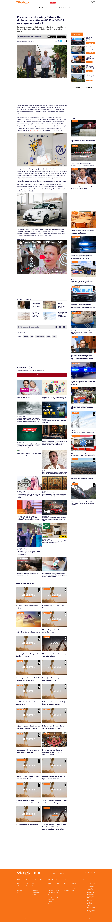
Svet (62, 7)
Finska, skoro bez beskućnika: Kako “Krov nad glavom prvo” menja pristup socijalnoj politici (83, 141)
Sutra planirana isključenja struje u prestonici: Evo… (62, 314)
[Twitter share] (61, 41)
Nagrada (26, 336)
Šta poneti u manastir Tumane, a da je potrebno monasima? (27, 607)
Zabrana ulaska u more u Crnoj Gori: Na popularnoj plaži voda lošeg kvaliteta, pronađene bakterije (83, 479)
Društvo (46, 7)
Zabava (27, 880)
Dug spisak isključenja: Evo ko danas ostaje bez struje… (36, 315)
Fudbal (89, 71)
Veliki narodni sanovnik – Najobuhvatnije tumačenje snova (28, 631)
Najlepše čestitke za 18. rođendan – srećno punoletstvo (28, 778)
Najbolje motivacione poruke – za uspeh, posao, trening (54, 679)
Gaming (73, 888)
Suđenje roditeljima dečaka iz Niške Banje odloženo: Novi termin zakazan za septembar (83, 383)
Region (66, 7)
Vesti (65, 883)
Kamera (57, 883)
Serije (57, 897)
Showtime (34, 897)
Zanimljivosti (66, 890)
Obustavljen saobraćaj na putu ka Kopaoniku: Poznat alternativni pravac (82, 164)
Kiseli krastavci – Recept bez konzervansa (26, 703)
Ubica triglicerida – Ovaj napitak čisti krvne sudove (28, 655)
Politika (41, 7)
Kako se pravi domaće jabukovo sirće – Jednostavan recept (54, 727)
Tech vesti (74, 883)
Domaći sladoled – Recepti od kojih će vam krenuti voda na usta (54, 607)
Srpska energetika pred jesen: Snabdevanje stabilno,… (61, 305)
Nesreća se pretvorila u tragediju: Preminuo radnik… (90, 39)
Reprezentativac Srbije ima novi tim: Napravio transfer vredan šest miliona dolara (82, 408)
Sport (57, 3)
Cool (82, 3)
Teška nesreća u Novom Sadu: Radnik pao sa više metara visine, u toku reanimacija (83, 454)
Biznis (51, 7)
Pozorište (58, 892)
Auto (65, 880)
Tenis (33, 888)
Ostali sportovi (35, 890)
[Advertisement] (42, 92)
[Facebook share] (59, 41)
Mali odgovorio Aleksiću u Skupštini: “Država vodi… (90, 58)
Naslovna (19, 14)
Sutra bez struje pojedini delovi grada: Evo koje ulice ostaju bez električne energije (83, 431)
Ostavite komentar (42, 375)
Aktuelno (58, 894)
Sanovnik (50, 906)
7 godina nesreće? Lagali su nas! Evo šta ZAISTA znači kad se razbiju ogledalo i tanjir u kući (54, 827)
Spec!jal (34, 894)
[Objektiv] (22, 2)
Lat (92, 1)
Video (42, 880)
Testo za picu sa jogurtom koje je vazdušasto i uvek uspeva (54, 802)
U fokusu (39, 3)
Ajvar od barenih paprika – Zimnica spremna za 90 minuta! (27, 802)
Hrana (46, 589)
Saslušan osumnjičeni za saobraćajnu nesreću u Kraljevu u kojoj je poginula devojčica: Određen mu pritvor (82, 257)
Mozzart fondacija (40, 336)
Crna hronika (57, 7)
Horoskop (88, 3)
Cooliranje (27, 885)
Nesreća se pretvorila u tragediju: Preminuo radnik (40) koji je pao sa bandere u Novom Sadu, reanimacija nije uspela (83, 307)
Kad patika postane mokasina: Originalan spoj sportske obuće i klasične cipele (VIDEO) (83, 332)
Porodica (50, 903)
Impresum (19, 918)
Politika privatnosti (42, 918)
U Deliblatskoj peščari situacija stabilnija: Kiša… (90, 75)
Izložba (57, 885)
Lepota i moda (48, 613)
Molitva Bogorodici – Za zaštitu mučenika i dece (53, 631)
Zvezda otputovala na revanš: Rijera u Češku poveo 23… (90, 67)
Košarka (34, 885)
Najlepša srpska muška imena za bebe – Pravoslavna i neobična (28, 727)
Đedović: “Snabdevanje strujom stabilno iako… (36, 304)
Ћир (94, 1)
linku (60, 178)
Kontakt (28, 918)
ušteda (54, 336)
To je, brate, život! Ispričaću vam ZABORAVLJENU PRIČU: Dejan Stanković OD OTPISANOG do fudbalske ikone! (91, 888)
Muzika (57, 890)
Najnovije (34, 3)
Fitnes (49, 888)
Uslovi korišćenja (34, 918)
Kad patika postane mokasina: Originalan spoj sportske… (91, 48)
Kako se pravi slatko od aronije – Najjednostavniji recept (28, 751)
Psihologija (50, 897)
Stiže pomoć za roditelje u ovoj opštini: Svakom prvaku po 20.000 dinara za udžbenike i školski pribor (82, 232)
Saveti (65, 885)
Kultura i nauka (64, 3)
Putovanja (50, 894)
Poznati (46, 808)
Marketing (24, 918)
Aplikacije (74, 885)
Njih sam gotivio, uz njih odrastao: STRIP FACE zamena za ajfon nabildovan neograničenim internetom (90, 899)
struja (48, 336)
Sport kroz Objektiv (36, 892)
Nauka (73, 890)
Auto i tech (77, 3)
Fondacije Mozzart (35, 130)
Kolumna (90, 880)
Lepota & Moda (51, 892)
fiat (32, 336)
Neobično (20, 613)
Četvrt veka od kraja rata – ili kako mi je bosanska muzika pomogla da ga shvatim (91, 908)
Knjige (57, 888)
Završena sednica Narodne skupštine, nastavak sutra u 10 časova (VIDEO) (53, 752)
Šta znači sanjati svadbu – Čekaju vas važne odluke (54, 655)
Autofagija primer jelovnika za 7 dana (27, 826)
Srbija (70, 7)
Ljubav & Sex (50, 890)
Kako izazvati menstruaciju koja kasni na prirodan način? (54, 703)
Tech (73, 880)
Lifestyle (71, 3)
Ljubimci (50, 901)
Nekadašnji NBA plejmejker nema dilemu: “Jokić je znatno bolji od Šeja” (83, 187)
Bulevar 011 (46, 3)
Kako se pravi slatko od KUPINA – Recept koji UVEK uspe (28, 679)
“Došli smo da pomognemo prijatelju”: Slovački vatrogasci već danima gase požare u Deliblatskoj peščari (82, 281)
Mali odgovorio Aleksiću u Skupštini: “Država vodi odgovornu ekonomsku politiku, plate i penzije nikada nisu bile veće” (82, 357)
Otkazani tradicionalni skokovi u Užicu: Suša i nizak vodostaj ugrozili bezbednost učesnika (83, 503)
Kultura (58, 880)
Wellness (50, 883)
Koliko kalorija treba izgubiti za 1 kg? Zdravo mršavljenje (54, 778)
